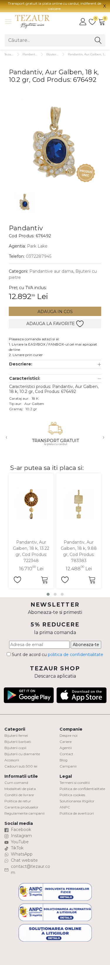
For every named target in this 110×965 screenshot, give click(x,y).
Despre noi (68, 735)
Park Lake (37, 246)
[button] (55, 364)
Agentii (66, 748)
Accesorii (11, 760)
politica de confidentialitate (75, 654)
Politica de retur (17, 801)
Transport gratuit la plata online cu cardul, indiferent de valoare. (54, 6)
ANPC (65, 807)
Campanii (68, 766)
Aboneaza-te (86, 644)
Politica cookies (72, 795)
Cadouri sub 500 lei (20, 766)
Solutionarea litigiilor (77, 801)
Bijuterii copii (15, 748)
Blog (63, 760)
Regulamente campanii (24, 813)
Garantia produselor (21, 807)
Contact (66, 754)
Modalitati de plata (20, 789)
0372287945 (38, 256)
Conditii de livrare (19, 795)
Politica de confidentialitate (82, 789)
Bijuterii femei (16, 735)
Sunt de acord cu (57, 654)
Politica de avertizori (77, 813)
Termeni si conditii (75, 782)
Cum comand (16, 782)
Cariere (66, 741)
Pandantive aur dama (51, 271)
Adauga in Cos (55, 311)
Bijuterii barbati (17, 741)
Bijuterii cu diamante (22, 754)
